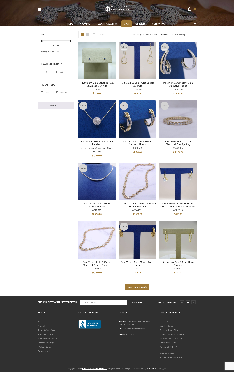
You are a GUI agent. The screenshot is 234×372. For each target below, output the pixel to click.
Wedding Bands (44, 347)
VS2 (61, 72)
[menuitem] (70, 23)
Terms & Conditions (46, 330)
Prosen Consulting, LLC (156, 368)
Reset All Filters (56, 106)
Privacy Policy (43, 326)
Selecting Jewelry (45, 334)
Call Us (124, 47)
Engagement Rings (46, 343)
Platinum (63, 92)
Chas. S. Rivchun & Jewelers (94, 368)
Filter (56, 45)
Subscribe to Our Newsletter (57, 302)
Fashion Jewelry (44, 351)
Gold (47, 92)
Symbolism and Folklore (47, 338)
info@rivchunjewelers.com (135, 328)
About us (42, 322)
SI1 (46, 72)
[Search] (195, 23)
